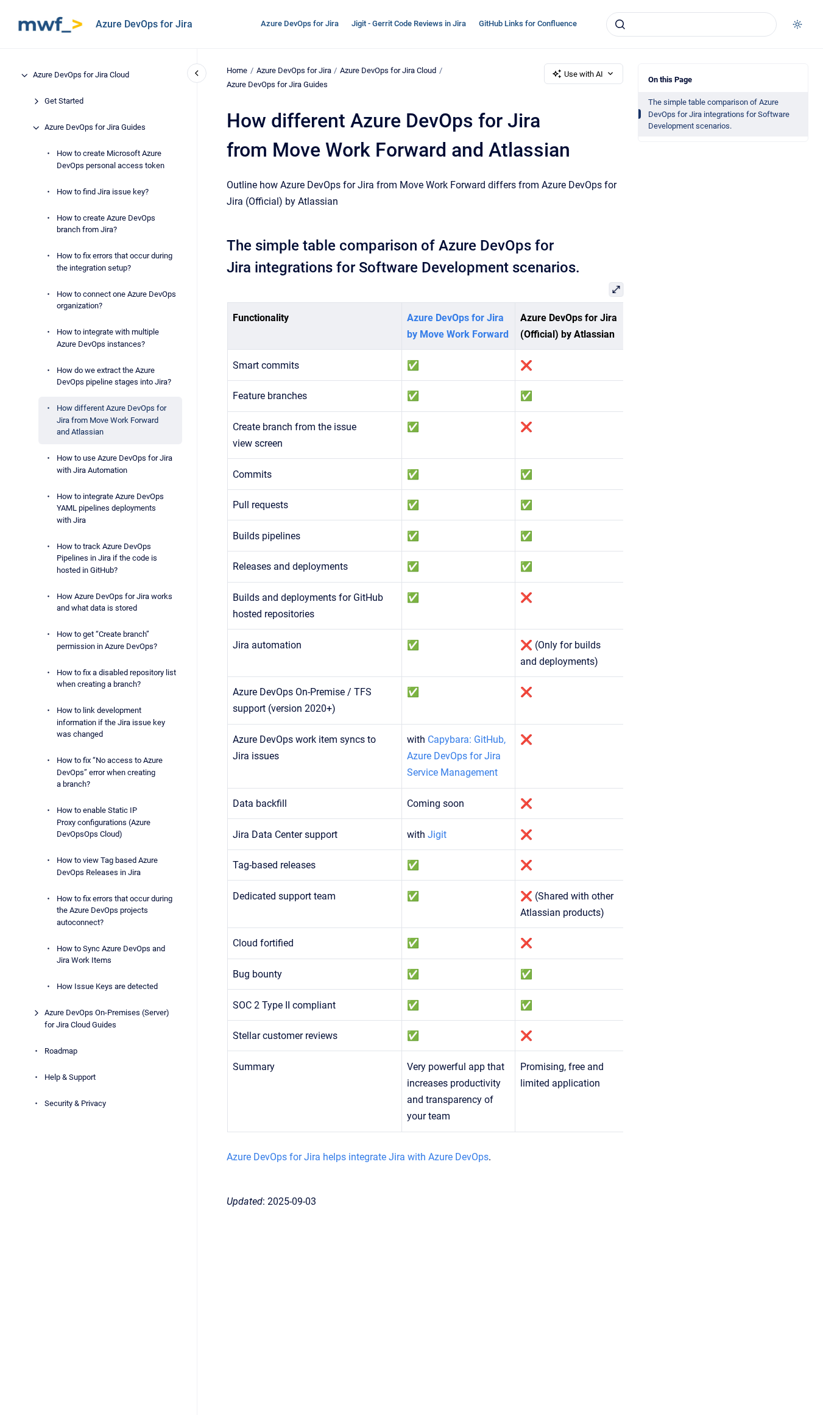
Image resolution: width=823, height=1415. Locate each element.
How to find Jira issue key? (103, 191)
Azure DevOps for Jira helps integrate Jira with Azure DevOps (358, 1157)
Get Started (63, 101)
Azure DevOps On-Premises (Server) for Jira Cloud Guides (106, 1019)
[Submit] (620, 24)
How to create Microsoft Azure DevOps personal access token (110, 160)
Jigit (436, 834)
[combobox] (691, 24)
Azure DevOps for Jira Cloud (81, 75)
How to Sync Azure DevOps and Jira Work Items (111, 954)
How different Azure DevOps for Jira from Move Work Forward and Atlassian (111, 420)
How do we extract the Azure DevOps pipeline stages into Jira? (114, 376)
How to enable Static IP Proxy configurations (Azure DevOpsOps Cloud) (103, 822)
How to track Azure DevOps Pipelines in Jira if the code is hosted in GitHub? (107, 558)
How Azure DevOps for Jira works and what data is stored (114, 602)
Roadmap (60, 1050)
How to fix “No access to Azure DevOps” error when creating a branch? (110, 772)
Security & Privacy (75, 1103)
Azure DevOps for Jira (144, 24)
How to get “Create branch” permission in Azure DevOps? (107, 640)
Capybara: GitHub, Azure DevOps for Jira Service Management (455, 756)
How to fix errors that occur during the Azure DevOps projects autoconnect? (114, 910)
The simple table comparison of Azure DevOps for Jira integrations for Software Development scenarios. (718, 114)
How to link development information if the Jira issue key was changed (111, 722)
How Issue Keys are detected (107, 986)
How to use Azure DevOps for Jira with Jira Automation (114, 464)
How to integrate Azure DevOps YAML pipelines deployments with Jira (110, 508)
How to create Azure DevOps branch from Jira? (106, 224)
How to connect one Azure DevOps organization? (116, 300)
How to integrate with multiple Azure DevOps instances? (108, 338)
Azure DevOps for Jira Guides (95, 127)
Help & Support (70, 1077)
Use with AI (583, 74)
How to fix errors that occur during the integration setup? (114, 262)
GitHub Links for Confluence (528, 23)
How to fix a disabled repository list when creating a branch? (116, 678)
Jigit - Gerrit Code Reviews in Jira (408, 23)
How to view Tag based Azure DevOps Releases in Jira (107, 867)
